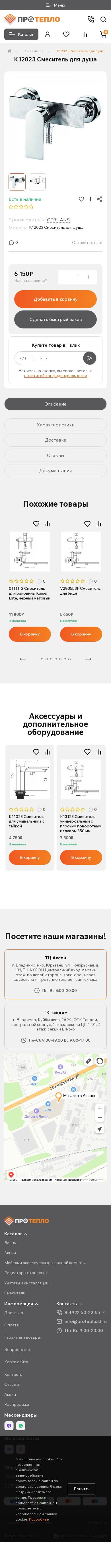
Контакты (13, 1374)
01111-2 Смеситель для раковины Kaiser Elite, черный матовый (29, 593)
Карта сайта (16, 1361)
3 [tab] (47, 659)
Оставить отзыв (87, 242)
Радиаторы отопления (26, 1272)
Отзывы (11, 1384)
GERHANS (58, 219)
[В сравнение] (47, 523)
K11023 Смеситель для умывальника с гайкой (27, 821)
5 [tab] (56, 659)
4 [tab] (51, 659)
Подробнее (39, 1519)
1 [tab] (27, 567)
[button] (47, 34)
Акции (10, 1252)
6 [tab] (60, 659)
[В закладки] (36, 523)
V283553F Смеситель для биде (80, 591)
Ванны (10, 1242)
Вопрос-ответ (18, 1349)
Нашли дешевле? (30, 280)
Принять (81, 1488)
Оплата (11, 1325)
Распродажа (16, 1404)
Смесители (34, 51)
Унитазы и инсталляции (26, 1283)
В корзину (30, 634)
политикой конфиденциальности (55, 375)
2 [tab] (32, 567)
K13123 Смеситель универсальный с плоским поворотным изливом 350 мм (80, 823)
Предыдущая (22, 659)
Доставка (13, 1312)
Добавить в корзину (56, 299)
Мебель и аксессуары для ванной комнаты (44, 1262)
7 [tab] (65, 659)
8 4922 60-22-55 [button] (82, 1312)
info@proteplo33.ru (86, 1321)
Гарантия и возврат (23, 1337)
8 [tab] (69, 659)
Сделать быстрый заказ (55, 319)
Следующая (88, 659)
